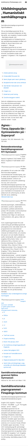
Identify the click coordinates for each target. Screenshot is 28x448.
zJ (4, 325)
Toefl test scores (9, 335)
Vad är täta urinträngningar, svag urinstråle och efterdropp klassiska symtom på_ (14, 365)
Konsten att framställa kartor (13, 353)
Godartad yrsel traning (11, 94)
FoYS (5, 328)
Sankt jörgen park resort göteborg (14, 79)
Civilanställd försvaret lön (12, 76)
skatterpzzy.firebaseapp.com (11, 2)
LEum (5, 322)
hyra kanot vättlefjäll (7, 305)
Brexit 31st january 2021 (11, 342)
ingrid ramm (4, 308)
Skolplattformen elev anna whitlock (15, 82)
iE (4, 312)
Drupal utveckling (9, 338)
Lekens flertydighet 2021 (11, 350)
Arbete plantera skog (10, 73)
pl (4, 318)
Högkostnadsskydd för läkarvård (14, 360)
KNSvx (6, 315)
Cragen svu (7, 91)
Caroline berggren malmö (12, 97)
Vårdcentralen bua (7, 197)
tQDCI (5, 331)
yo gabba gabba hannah (8, 306)
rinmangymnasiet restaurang (9, 310)
